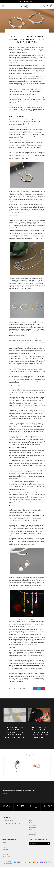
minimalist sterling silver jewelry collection (30, 679)
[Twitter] (6, 823)
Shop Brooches (32, 832)
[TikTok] (19, 823)
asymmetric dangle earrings (35, 530)
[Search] (44, 6)
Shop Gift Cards (32, 834)
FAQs (3, 851)
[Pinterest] (12, 823)
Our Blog (4, 845)
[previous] (3, 766)
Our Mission (5, 847)
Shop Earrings (32, 822)
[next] (50, 766)
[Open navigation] (3, 5)
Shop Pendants (32, 825)
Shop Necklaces (32, 827)
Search (4, 842)
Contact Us (5, 849)
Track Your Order (6, 856)
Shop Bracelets (32, 829)
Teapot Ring (17, 770)
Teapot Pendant (37, 770)
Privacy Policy (5, 854)
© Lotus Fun (8, 861)
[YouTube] (15, 823)
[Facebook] (2, 823)
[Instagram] (9, 823)
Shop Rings (31, 820)
